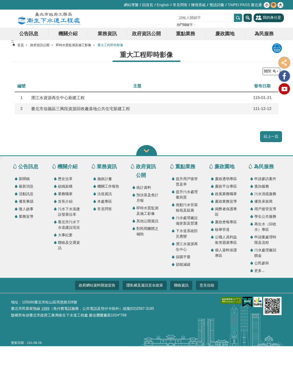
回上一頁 (271, 136)
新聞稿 (24, 179)
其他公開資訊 (147, 221)
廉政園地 (225, 33)
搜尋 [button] (238, 18)
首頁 (20, 45)
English (163, 5)
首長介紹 (65, 201)
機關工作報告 (108, 186)
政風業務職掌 (226, 194)
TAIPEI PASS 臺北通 (245, 5)
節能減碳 (183, 264)
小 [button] (267, 5)
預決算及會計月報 (147, 197)
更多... (259, 271)
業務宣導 (26, 216)
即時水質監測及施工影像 (73, 45)
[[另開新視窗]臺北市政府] (257, 302)
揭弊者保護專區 (226, 211)
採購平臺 (183, 257)
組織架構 (65, 186)
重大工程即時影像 (110, 45)
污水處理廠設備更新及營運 (187, 220)
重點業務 (185, 33)
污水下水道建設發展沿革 (69, 211)
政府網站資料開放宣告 (97, 285)
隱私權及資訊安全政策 (144, 285)
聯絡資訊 (181, 285)
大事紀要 (65, 235)
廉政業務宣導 (226, 201)
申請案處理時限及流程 (265, 239)
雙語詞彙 (216, 5)
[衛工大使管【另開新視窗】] (284, 76)
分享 (284, 62)
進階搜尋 (248, 18)
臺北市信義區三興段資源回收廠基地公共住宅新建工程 (80, 108)
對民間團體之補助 (147, 231)
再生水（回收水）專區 (265, 226)
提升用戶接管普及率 (187, 181)
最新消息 (26, 186)
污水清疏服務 (265, 194)
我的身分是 (272, 17)
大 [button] (280, 5)
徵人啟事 (26, 209)
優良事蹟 (26, 201)
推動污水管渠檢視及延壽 (187, 207)
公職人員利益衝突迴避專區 (226, 239)
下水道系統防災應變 (187, 233)
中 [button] (273, 5)
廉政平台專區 (226, 186)
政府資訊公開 (146, 33)
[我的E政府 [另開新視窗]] (247, 302)
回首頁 (147, 5)
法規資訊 (104, 194)
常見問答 (180, 5)
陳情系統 (198, 5)
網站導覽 (131, 5)
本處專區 (104, 201)
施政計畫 (104, 179)
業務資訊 (107, 33)
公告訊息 (28, 33)
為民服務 (264, 33)
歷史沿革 (65, 179)
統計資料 (143, 187)
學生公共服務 (265, 216)
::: (1, 158)
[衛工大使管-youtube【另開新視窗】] (284, 88)
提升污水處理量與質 (187, 194)
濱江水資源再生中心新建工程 (58, 98)
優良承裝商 (263, 201)
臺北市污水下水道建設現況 (69, 224)
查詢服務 (261, 186)
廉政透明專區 (226, 179)
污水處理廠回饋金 (265, 253)
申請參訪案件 (265, 179)
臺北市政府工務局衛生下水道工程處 (49, 19)
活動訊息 (26, 194)
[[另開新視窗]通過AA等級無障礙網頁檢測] (231, 300)
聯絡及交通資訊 (69, 245)
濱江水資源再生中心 (187, 246)
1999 (45, 309)
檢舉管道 (222, 229)
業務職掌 (65, 194)
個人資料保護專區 (226, 253)
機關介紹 (68, 33)
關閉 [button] (267, 71)
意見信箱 (207, 285)
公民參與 (261, 263)
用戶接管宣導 (265, 209)
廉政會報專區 (226, 222)
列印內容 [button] (277, 48)
